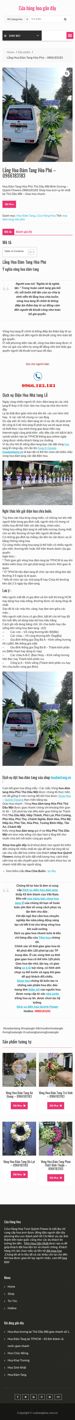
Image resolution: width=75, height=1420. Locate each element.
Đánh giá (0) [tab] (24, 231)
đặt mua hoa (54, 1250)
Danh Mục (15, 35)
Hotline (12, 1308)
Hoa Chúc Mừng (18, 1353)
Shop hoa (23, 980)
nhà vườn (52, 993)
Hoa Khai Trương (18, 1360)
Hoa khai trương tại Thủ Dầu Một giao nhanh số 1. (39, 1331)
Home (11, 1286)
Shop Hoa (64, 795)
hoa (66, 444)
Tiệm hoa (45, 937)
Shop (11, 1293)
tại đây (52, 871)
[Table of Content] (31, 252)
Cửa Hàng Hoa (46, 215)
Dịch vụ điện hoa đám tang (40, 890)
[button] (69, 35)
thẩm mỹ (34, 989)
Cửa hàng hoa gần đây (37, 8)
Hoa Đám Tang (26, 215)
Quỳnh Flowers (14, 799)
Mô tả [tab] (8, 231)
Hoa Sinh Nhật (17, 1367)
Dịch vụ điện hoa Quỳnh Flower (37, 1006)
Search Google (47, 448)
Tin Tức (12, 1301)
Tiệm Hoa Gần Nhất (36, 1243)
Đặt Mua (9, 204)
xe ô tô (26, 967)
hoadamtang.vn (61, 777)
